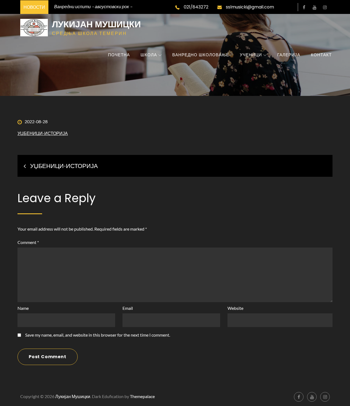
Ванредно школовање (200, 55)
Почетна (119, 55)
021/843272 (196, 7)
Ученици (251, 55)
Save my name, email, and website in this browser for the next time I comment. (97, 335)
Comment (28, 242)
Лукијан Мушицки (96, 24)
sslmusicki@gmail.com (250, 7)
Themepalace (142, 396)
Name (23, 308)
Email (127, 308)
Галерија (288, 55)
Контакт (321, 55)
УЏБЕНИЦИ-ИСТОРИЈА (43, 133)
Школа (149, 55)
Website (235, 308)
